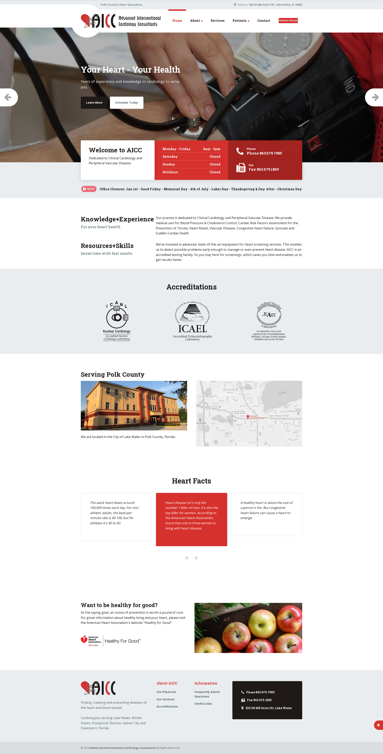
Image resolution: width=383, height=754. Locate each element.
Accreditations (167, 706)
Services (218, 20)
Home (177, 20)
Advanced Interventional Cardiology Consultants (123, 748)
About (195, 20)
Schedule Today (122, 113)
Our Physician (166, 692)
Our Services (166, 699)
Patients (240, 20)
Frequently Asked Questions (207, 694)
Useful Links (203, 703)
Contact (263, 20)
